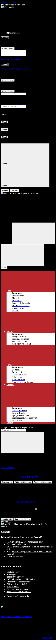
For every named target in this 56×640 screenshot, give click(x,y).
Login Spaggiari (22, 104)
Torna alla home (8, 467)
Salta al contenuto (8, 2)
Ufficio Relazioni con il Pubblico (21, 579)
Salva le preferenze (22, 519)
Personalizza (7, 482)
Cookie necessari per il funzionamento (17, 509)
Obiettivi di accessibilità (17, 584)
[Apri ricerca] (33, 233)
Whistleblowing (13, 586)
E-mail (29, 94)
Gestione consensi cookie (17, 589)
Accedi (5, 38)
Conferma (14, 191)
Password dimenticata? (11, 59)
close (4, 267)
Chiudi (4, 122)
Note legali (11, 574)
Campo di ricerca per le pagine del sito (17, 427)
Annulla (5, 191)
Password (31, 54)
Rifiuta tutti (23, 482)
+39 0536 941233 (18, 544)
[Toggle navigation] (22, 255)
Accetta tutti (42, 482)
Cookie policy (13, 572)
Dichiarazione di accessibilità (19, 582)
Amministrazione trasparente (19, 591)
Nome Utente (32, 51)
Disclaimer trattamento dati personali (16, 616)
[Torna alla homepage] (28, 193)
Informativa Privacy (15, 577)
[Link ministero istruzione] (13, 5)
